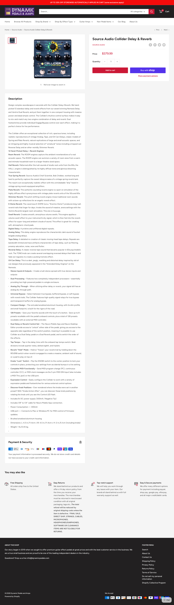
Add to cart (110, 70)
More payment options (148, 76)
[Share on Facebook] (150, 44)
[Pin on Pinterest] (155, 44)
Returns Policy (148, 568)
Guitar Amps (84, 22)
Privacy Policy (148, 565)
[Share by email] (164, 44)
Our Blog (121, 22)
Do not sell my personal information (152, 577)
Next (165, 30)
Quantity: (96, 61)
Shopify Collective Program (154, 583)
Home (7, 22)
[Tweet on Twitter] (159, 44)
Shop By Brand (41, 22)
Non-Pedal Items (104, 22)
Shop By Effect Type (64, 22)
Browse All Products (22, 22)
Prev (157, 30)
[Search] (151, 11)
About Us (133, 22)
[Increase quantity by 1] (117, 61)
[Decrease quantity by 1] (104, 61)
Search (145, 549)
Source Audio (17, 30)
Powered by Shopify (12, 596)
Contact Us (147, 557)
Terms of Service (149, 572)
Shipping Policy (148, 561)
